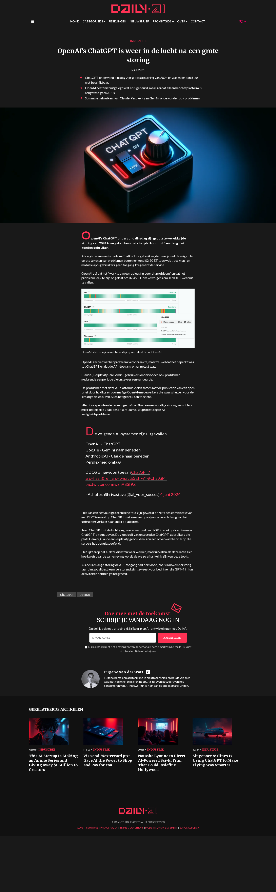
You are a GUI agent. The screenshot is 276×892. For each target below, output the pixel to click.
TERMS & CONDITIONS (131, 827)
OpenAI (84, 595)
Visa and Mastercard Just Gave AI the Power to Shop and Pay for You (107, 760)
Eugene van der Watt (123, 672)
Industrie (138, 41)
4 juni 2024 (170, 494)
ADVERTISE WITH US (87, 827)
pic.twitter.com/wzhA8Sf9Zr (111, 484)
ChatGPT (66, 595)
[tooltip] (148, 672)
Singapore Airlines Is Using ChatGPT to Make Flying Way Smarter (215, 760)
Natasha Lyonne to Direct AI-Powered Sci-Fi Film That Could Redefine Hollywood (161, 763)
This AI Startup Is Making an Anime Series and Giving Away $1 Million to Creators (53, 763)
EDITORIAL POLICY (189, 827)
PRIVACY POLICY (109, 827)
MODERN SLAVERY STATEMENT (161, 827)
